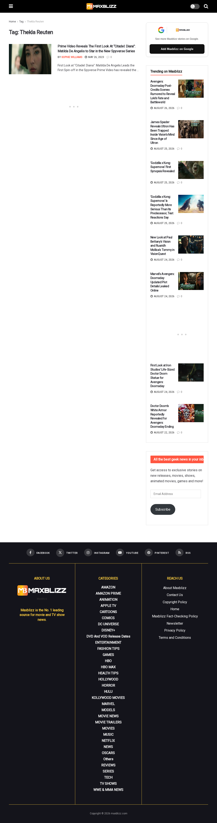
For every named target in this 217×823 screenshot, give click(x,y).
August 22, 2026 (163, 432)
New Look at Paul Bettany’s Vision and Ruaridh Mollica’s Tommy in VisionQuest (162, 246)
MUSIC (108, 734)
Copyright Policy (175, 602)
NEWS (108, 747)
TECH (108, 777)
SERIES (108, 771)
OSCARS (108, 753)
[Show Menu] (11, 6)
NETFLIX (108, 741)
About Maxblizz (174, 588)
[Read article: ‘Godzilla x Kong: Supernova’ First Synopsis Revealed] (191, 170)
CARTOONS (108, 612)
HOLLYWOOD (108, 679)
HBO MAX (108, 667)
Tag (21, 21)
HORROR (108, 685)
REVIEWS (108, 765)
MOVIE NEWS (108, 716)
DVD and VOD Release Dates (108, 636)
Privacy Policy (174, 630)
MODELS (108, 710)
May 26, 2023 (96, 57)
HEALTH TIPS (108, 673)
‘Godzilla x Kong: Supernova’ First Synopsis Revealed (162, 167)
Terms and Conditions (175, 638)
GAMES (108, 655)
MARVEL (108, 704)
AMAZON (108, 587)
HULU (108, 692)
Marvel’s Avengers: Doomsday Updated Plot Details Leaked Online (162, 282)
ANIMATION (108, 600)
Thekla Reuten (35, 21)
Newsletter (175, 623)
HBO (108, 661)
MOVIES (108, 728)
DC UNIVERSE (108, 624)
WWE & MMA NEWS (108, 790)
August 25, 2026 (163, 148)
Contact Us (175, 595)
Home (12, 21)
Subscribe (162, 509)
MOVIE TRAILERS (108, 722)
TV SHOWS (108, 784)
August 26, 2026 (163, 108)
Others (108, 759)
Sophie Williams (71, 57)
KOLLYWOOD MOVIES (108, 698)
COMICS (108, 618)
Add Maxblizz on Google (177, 49)
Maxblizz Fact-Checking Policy (175, 616)
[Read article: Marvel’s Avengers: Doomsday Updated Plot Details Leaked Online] (191, 281)
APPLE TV (108, 606)
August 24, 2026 (163, 259)
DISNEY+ (108, 630)
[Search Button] (206, 6)
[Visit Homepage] (101, 6)
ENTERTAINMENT (108, 642)
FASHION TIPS (108, 649)
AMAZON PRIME (108, 593)
